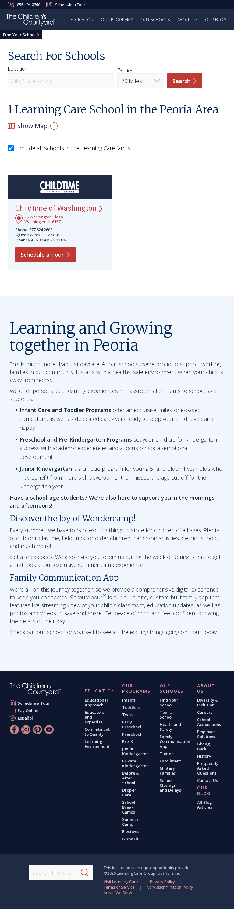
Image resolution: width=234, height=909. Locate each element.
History (204, 756)
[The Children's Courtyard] (35, 689)
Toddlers (131, 707)
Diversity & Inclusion (207, 702)
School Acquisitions (209, 722)
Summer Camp (130, 822)
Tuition (167, 753)
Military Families (168, 770)
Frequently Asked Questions (207, 768)
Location (18, 68)
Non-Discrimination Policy (170, 887)
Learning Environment (97, 744)
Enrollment (170, 760)
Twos (127, 714)
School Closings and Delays (170, 785)
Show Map (32, 126)
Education (82, 20)
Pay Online (28, 710)
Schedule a (42, 254)
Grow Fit (130, 838)
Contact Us (207, 780)
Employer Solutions (206, 734)
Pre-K (127, 741)
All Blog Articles (204, 805)
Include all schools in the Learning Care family (73, 148)
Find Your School (19, 34)
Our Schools (155, 20)
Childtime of (56, 208)
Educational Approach (96, 702)
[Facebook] (14, 729)
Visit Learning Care (121, 881)
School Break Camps (128, 807)
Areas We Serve (118, 892)
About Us (187, 20)
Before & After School (130, 778)
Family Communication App (175, 741)
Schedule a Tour (70, 4)
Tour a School (166, 715)
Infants (129, 700)
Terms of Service (119, 887)
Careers (204, 712)
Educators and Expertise (94, 717)
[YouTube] (49, 729)
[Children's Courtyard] (30, 21)
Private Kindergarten (135, 763)
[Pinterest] (37, 729)
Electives (130, 831)
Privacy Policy (162, 881)
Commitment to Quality (97, 732)
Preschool (131, 734)
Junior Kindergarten (135, 751)
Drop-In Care (129, 792)
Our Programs (117, 20)
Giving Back (203, 746)
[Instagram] (25, 729)
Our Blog (215, 20)
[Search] (85, 872)
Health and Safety (170, 727)
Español (25, 717)
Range (125, 68)
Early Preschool (131, 724)
